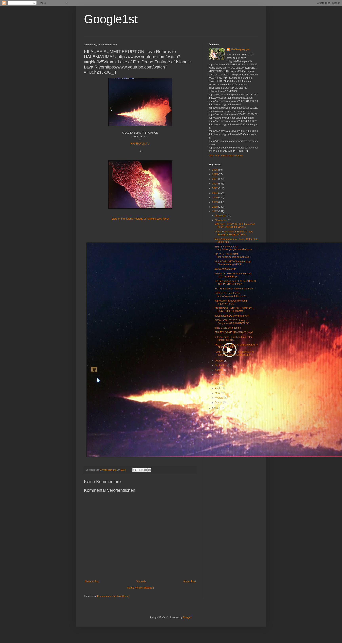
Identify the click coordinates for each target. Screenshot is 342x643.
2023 (215, 183)
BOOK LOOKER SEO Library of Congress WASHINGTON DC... (233, 321)
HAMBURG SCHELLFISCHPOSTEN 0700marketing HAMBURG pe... (234, 353)
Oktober (219, 360)
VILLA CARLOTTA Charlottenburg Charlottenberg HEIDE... (233, 263)
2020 (215, 197)
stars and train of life (225, 269)
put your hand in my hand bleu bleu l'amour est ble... (234, 338)
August (219, 370)
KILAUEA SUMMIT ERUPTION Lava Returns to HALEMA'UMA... (234, 233)
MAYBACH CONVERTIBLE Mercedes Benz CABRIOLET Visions (235, 225)
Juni (217, 379)
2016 (215, 408)
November (221, 220)
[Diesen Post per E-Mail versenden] (134, 470)
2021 (215, 193)
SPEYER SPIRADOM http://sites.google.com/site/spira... (234, 248)
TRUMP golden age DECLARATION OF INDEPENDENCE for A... (236, 282)
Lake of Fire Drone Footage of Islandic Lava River (140, 218)
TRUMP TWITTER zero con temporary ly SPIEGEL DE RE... (236, 346)
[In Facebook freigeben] (146, 470)
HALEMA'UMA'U (139, 143)
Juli (217, 374)
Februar (219, 397)
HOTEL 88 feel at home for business (234, 288)
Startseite (141, 581)
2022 (215, 188)
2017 (215, 211)
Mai (217, 383)
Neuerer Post (92, 581)
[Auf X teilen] (142, 470)
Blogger (187, 617)
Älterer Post (189, 581)
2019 (215, 202)
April (217, 388)
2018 (215, 206)
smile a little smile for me (228, 327)
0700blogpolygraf (240, 49)
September (221, 365)
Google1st (111, 19)
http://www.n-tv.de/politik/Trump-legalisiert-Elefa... (231, 302)
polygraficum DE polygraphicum (232, 315)
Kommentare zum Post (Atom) (113, 596)
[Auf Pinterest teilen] (149, 470)
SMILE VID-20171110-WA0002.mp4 (234, 332)
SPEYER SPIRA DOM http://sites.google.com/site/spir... (233, 255)
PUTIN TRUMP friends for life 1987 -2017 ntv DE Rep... (233, 275)
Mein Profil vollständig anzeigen (226, 155)
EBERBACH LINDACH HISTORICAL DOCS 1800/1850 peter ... (234, 309)
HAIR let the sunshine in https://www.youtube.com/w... (231, 294)
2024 (215, 179)
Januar (219, 402)
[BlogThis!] (138, 470)
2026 (215, 169)
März (218, 393)
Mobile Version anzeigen (140, 587)
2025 (215, 174)
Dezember (221, 215)
